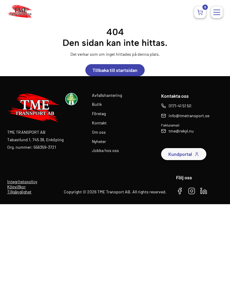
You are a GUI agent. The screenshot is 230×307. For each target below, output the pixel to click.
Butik (97, 104)
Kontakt (99, 123)
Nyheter (99, 141)
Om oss (99, 132)
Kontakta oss (175, 96)
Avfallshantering (107, 95)
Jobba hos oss (105, 150)
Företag (99, 113)
